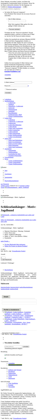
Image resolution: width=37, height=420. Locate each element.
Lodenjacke (11, 103)
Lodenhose (8, 99)
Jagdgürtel (11, 111)
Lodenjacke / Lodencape (15, 121)
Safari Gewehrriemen (14, 142)
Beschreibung (9, 270)
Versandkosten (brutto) (18, 251)
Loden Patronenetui (14, 133)
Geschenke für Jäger (14, 154)
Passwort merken (11, 89)
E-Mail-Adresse (9, 82)
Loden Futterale (13, 132)
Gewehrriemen (9, 157)
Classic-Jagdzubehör (14, 162)
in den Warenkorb (6, 259)
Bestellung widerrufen (15, 365)
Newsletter (11, 387)
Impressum (11, 378)
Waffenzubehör (13, 152)
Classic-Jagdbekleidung (15, 161)
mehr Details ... (5, 241)
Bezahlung (11, 371)
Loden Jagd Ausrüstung (15, 128)
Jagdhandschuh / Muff (15, 114)
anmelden (26, 346)
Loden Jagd (8, 118)
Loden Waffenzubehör (15, 135)
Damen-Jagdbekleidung (15, 116)
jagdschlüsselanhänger (26, 287)
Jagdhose (11, 104)
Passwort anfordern (14, 29)
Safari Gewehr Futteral (15, 143)
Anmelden (8, 74)
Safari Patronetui (13, 145)
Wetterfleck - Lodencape (15, 106)
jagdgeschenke (5, 289)
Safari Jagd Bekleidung (15, 140)
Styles (6, 159)
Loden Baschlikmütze (14, 125)
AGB (10, 376)
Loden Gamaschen (14, 130)
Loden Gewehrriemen (15, 137)
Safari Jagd (8, 138)
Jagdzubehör (12, 150)
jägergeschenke (5, 287)
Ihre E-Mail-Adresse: (14, 19)
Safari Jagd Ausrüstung (15, 147)
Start (6, 170)
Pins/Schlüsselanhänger (12, 181)
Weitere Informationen (14, 7)
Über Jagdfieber (13, 383)
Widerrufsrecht (12, 375)
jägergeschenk (14, 287)
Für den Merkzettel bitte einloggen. (15, 244)
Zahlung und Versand (14, 370)
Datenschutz (12, 373)
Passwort (7, 86)
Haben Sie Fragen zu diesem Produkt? (16, 246)
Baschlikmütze (12, 113)
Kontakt (10, 385)
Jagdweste (11, 108)
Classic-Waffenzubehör (15, 164)
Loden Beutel (12, 126)
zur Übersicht (5, 184)
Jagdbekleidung (9, 101)
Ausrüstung (8, 149)
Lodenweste (12, 123)
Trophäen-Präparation (14, 155)
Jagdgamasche (12, 109)
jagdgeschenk (14, 289)
